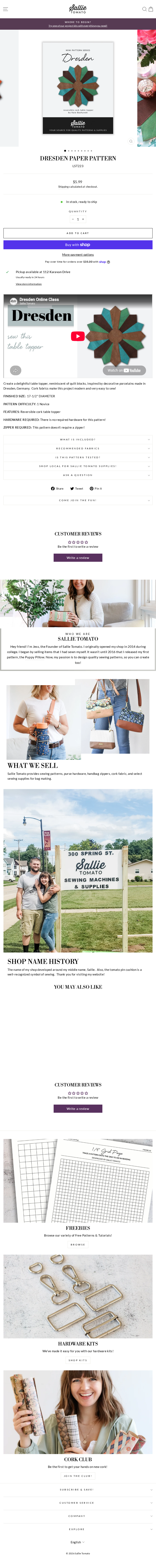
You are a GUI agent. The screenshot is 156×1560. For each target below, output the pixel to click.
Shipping (63, 186)
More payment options (78, 254)
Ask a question (78, 475)
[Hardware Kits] (78, 1297)
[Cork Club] (78, 1412)
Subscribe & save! (77, 1489)
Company (77, 1516)
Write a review (78, 558)
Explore (77, 1529)
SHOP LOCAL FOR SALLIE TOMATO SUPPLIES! (78, 466)
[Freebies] (78, 1181)
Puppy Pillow (34, 657)
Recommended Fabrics (78, 448)
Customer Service (77, 1502)
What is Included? (78, 439)
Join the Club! (78, 1475)
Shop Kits (78, 1360)
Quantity (78, 211)
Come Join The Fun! (78, 500)
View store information (29, 283)
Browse (78, 1244)
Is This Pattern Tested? (78, 457)
